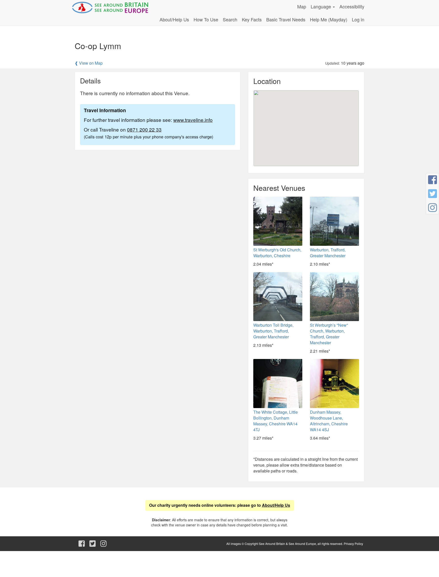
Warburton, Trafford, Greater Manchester (328, 252)
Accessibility (351, 6)
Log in (358, 19)
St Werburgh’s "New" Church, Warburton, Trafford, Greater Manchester (329, 333)
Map (301, 6)
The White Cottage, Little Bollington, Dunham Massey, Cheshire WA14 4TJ (275, 420)
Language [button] (321, 6)
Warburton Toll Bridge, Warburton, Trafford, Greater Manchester (273, 331)
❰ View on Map (89, 63)
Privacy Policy (353, 543)
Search (230, 19)
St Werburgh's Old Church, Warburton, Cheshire (277, 252)
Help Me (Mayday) (328, 19)
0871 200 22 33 (144, 129)
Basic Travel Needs (285, 19)
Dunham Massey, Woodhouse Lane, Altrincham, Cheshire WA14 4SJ (329, 420)
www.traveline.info (193, 119)
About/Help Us (174, 19)
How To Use (206, 19)
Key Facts (252, 19)
